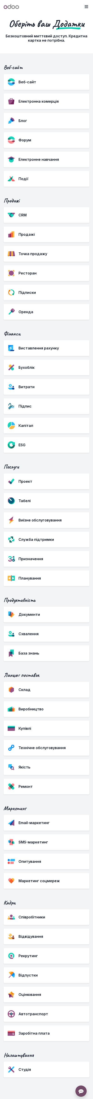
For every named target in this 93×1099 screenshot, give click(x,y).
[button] (86, 7)
